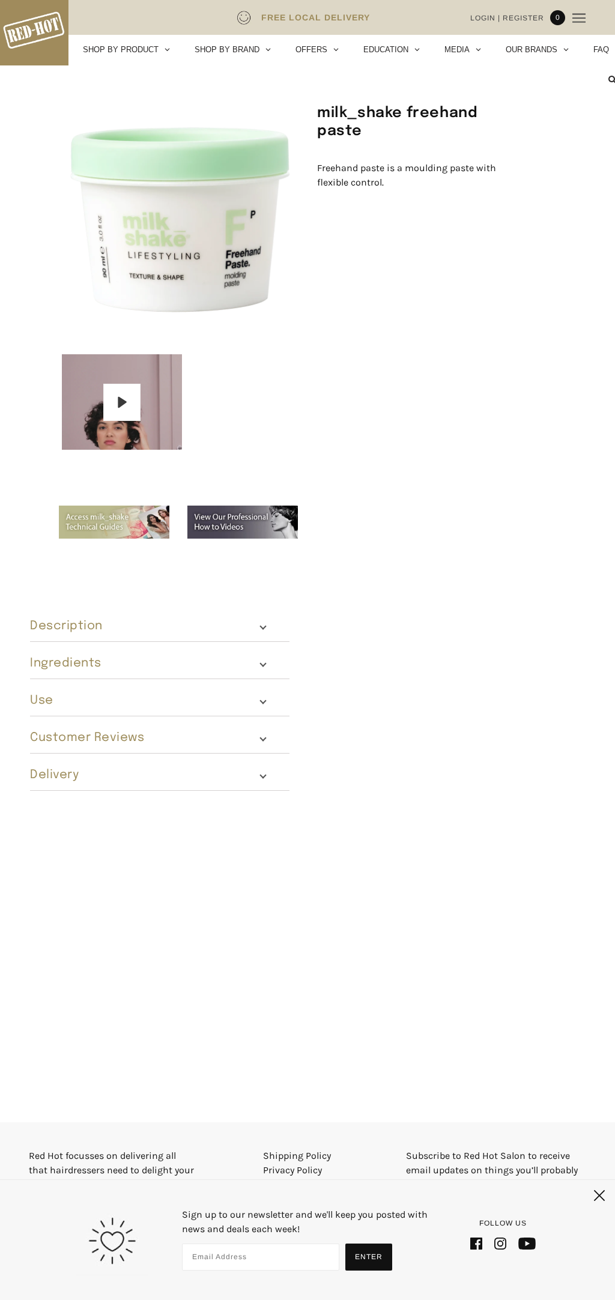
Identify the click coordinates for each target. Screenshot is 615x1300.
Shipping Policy (297, 1155)
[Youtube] (527, 1243)
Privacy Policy (292, 1170)
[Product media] (178, 215)
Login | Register (507, 18)
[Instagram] (500, 1243)
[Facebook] (476, 1243)
